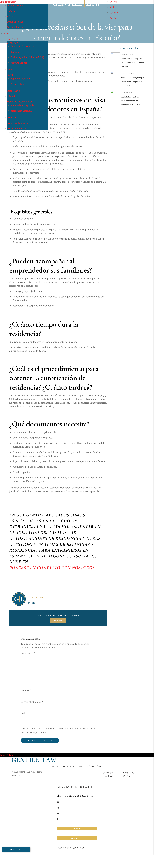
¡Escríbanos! (16, 849)
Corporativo (13, 42)
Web (23, 713)
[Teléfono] (38, 602)
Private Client (17, 84)
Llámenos (77, 828)
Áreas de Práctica (12, 39)
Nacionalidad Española (22, 105)
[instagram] (58, 807)
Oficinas (113, 1)
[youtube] (58, 802)
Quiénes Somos (15, 5)
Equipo (7, 33)
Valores (11, 16)
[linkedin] (58, 813)
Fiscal (10, 74)
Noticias (113, 7)
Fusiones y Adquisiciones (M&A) (27, 57)
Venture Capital (18, 62)
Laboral (11, 96)
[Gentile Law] (34, 762)
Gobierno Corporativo (22, 46)
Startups (14, 51)
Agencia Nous (78, 847)
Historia (11, 10)
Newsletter (77, 838)
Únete (99, 766)
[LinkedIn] (29, 602)
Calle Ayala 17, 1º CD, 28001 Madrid (74, 787)
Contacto (114, 12)
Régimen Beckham (20, 78)
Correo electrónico (32, 701)
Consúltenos (58, 620)
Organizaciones (15, 21)
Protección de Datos (17, 128)
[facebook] (58, 818)
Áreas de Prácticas (77, 766)
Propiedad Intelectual (18, 123)
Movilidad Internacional (19, 101)
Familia (10, 69)
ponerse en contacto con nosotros (52, 567)
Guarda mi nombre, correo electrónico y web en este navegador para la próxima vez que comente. (58, 730)
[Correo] (33, 602)
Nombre (26, 690)
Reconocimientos (16, 27)
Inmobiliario (13, 90)
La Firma (8, 1)
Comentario (28, 652)
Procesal (11, 117)
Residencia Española (21, 110)
